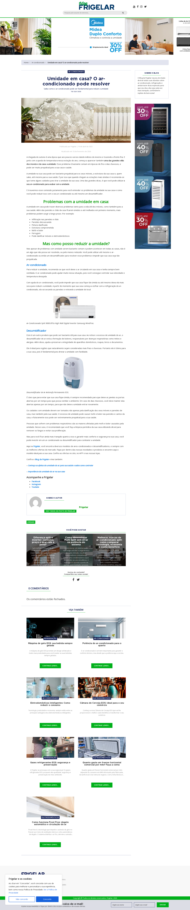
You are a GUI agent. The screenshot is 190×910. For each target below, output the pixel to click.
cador (43, 330)
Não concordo (22, 899)
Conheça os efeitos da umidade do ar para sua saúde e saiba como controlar (60, 465)
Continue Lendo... (50, 666)
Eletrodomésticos (102, 698)
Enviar (163, 905)
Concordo (47, 899)
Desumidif (33, 330)
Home (26, 62)
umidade (31, 522)
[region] (33, 889)
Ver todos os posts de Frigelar (60, 511)
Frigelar (36, 446)
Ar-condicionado (38, 62)
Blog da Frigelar (42, 459)
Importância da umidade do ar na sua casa (46, 471)
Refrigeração (50, 638)
